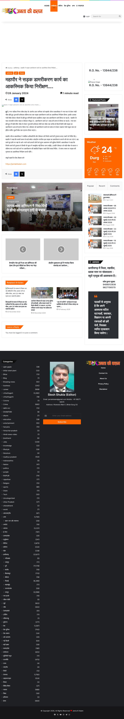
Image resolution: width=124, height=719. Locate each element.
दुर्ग (16, 73)
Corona (6, 401)
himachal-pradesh (10, 431)
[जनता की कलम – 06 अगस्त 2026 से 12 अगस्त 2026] (95, 209)
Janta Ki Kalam (78, 711)
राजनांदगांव (8, 588)
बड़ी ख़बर (6, 645)
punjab (5, 472)
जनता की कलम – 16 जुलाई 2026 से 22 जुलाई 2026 (109, 243)
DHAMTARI (7, 412)
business (6, 386)
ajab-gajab (7, 367)
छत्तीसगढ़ (54, 6)
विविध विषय (6, 686)
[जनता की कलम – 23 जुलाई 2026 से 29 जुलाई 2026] (95, 232)
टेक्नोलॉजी (6, 611)
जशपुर (7, 562)
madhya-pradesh (10, 457)
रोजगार (5, 675)
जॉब (4, 607)
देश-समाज (6, 633)
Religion (6, 483)
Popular (90, 186)
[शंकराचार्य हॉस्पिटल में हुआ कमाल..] (95, 198)
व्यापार (5, 690)
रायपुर (7, 592)
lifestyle (6, 449)
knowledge (7, 446)
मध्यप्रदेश (6, 648)
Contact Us (103, 373)
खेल (4, 551)
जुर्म (4, 603)
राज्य (4, 663)
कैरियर (5, 543)
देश (4, 626)
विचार (5, 682)
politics (6, 468)
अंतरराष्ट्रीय (7, 513)
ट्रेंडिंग (5, 614)
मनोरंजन (5, 652)
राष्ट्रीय (5, 667)
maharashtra (8, 461)
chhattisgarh (8, 393)
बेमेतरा (7, 577)
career (5, 389)
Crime (5, 404)
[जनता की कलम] (22, 11)
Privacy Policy (103, 384)
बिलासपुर (7, 573)
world (5, 509)
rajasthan (7, 479)
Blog (5, 378)
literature (6, 453)
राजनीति (5, 660)
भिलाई (22, 73)
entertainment (8, 423)
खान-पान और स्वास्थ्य (12, 521)
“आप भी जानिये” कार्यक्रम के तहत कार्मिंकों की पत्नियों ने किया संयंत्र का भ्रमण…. (67, 304)
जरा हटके (6, 596)
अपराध (5, 528)
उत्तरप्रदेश (6, 536)
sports (5, 487)
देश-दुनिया (67, 6)
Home (47, 6)
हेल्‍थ (4, 701)
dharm (5, 416)
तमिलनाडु (6, 618)
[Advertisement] (62, 42)
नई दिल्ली (6, 641)
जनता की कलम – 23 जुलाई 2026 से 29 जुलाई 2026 (109, 231)
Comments (115, 186)
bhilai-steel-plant (9, 371)
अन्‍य (73, 6)
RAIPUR (6, 476)
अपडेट (5, 524)
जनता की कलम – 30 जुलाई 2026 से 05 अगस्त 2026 (109, 219)
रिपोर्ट (5, 671)
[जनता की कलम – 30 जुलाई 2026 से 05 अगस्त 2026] (95, 220)
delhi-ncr (6, 408)
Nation (5, 464)
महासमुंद (7, 585)
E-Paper (80, 6)
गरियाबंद (7, 558)
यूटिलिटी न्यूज (7, 656)
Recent (102, 186)
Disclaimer (103, 389)
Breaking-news (9, 382)
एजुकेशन (5, 539)
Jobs (5, 442)
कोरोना (60, 6)
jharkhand (7, 438)
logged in (19, 333)
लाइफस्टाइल (7, 678)
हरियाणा (5, 697)
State (5, 491)
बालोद (7, 570)
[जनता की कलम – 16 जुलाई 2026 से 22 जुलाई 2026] (95, 243)
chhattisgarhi (8, 397)
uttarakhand (8, 506)
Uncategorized (9, 498)
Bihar (5, 374)
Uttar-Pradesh (8, 502)
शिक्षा (4, 693)
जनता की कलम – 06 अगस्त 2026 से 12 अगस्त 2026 (109, 208)
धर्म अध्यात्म (6, 637)
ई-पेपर (5, 532)
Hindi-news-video (10, 434)
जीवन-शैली (6, 599)
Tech (5, 494)
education (7, 419)
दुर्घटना (5, 622)
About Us (103, 378)
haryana (6, 427)
